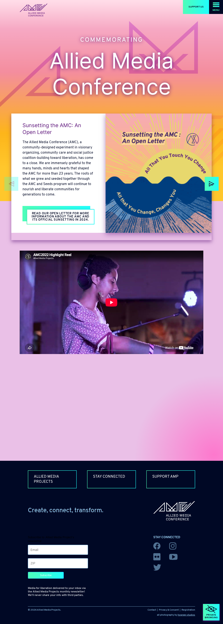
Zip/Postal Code (37, 562)
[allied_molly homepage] (34, 10)
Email (32, 549)
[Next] (212, 184)
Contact (152, 610)
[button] (216, 7)
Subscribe (46, 575)
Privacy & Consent (169, 610)
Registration (188, 610)
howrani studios (186, 615)
